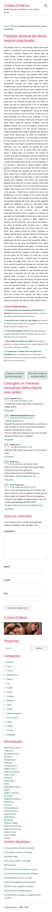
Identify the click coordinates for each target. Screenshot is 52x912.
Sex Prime (8, 796)
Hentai (6, 790)
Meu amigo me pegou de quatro (20, 341)
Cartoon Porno (10, 832)
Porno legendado (11, 808)
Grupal (9, 688)
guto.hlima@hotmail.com (26, 476)
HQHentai (8, 763)
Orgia (9, 705)
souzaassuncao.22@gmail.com (30, 505)
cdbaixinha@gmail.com (14, 421)
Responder (9, 410)
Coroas (10, 671)
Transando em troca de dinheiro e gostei (20, 869)
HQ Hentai (8, 820)
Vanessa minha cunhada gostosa (17, 891)
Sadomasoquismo (14, 713)
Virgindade (11, 735)
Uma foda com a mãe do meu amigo (21, 320)
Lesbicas (10, 696)
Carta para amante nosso (17, 331)
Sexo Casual (12, 717)
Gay (8, 683)
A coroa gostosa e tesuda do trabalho (19, 848)
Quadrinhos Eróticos (12, 787)
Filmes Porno (9, 781)
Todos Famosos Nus (12, 829)
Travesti (10, 730)
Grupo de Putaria (11, 823)
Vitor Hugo (14, 485)
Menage (10, 700)
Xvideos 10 (8, 751)
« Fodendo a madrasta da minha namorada (14, 375)
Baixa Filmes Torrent (12, 748)
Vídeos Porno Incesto (13, 826)
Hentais (7, 838)
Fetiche (10, 679)
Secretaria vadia (10, 856)
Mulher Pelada (10, 835)
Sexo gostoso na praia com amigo (18, 852)
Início (6, 26)
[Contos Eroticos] (23, 634)
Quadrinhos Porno (11, 754)
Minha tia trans (10, 865)
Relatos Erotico (10, 769)
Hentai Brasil (9, 817)
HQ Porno (8, 757)
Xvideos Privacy (10, 811)
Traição (10, 726)
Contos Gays (9, 775)
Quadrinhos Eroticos (12, 799)
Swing (9, 722)
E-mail (7, 580)
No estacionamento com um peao (18, 878)
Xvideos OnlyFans (11, 772)
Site (5, 593)
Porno (6, 784)
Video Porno (9, 802)
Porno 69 (7, 805)
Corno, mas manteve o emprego (17, 861)
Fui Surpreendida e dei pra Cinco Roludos (21, 873)
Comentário (10, 531)
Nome (7, 567)
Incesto (10, 692)
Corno (9, 666)
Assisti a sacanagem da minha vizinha (20, 882)
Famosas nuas (10, 814)
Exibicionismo (12, 675)
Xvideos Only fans (11, 793)
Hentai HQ (8, 778)
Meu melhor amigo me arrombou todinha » (37, 375)
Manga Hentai (9, 760)
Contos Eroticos (16, 5)
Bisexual (10, 662)
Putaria (13, 26)
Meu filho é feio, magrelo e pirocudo (18, 886)
